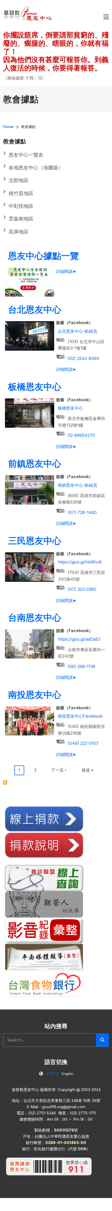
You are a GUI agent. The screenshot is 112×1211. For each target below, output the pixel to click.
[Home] (28, 13)
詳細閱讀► (66, 271)
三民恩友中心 (34, 540)
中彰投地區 (21, 206)
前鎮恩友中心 (34, 463)
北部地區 (18, 180)
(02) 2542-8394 (83, 358)
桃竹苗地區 (21, 193)
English (67, 1074)
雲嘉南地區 (21, 219)
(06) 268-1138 (81, 666)
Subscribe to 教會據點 (5, 782)
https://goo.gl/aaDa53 (79, 639)
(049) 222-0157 (83, 743)
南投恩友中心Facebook (80, 716)
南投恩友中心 (34, 694)
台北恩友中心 (34, 309)
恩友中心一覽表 (26, 155)
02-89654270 (81, 435)
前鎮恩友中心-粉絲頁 (77, 485)
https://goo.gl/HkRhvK (80, 562)
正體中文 (52, 1074)
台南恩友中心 (34, 617)
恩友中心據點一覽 (43, 255)
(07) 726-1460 (82, 512)
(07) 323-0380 (82, 589)
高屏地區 (18, 232)
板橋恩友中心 (34, 386)
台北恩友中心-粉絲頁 (77, 331)
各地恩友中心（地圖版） (36, 168)
